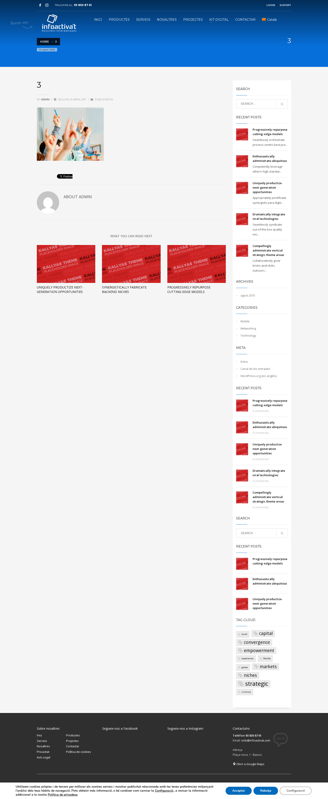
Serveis (42, 741)
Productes (73, 735)
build (244, 634)
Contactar (72, 746)
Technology (248, 336)
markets (268, 666)
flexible (267, 658)
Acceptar (238, 791)
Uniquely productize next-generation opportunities (60, 289)
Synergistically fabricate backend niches (124, 289)
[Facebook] (40, 5)
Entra (244, 362)
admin (45, 99)
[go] (282, 104)
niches (250, 675)
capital (266, 633)
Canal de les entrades (255, 369)
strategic (256, 684)
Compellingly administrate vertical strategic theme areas (268, 250)
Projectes (72, 741)
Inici (39, 735)
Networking (248, 328)
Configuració (164, 791)
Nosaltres (43, 746)
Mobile (245, 321)
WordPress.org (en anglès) (258, 376)
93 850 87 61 (83, 5)
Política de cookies (78, 752)
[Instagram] (47, 5)
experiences (248, 658)
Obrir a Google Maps (250, 764)
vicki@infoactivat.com (255, 740)
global (245, 667)
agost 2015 (248, 295)
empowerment (259, 650)
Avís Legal (43, 757)
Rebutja (265, 791)
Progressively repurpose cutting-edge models (188, 289)
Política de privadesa (63, 795)
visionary (246, 691)
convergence (257, 642)
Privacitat (43, 752)
